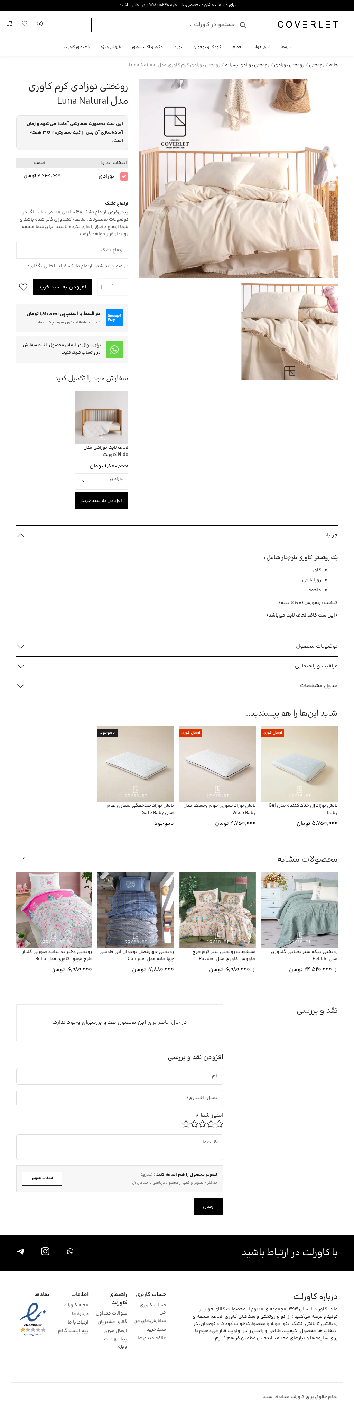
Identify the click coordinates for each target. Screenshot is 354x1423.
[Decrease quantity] (124, 287)
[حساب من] (40, 25)
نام (216, 1070)
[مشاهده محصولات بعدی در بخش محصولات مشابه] (23, 860)
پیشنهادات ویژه (115, 1343)
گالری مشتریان (112, 1322)
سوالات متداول (111, 1313)
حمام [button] (236, 47)
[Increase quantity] (102, 287)
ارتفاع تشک (118, 244)
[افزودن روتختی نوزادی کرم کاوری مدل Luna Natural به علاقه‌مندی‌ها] (21, 287)
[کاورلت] (308, 25)
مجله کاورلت (76, 1305)
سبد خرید (156, 1330)
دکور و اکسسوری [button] (147, 47)
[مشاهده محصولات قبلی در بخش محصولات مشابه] (37, 860)
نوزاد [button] (178, 47)
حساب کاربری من (153, 1309)
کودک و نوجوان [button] (207, 47)
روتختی (316, 65)
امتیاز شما (209, 1115)
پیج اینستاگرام (73, 1331)
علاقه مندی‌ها (152, 1338)
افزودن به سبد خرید (62, 287)
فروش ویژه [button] (111, 47)
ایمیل (209, 1092)
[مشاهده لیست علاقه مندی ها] (24, 25)
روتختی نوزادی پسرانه (247, 65)
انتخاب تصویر (42, 1178)
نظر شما (213, 1137)
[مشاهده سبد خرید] (9, 25)
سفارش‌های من (149, 1321)
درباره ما (80, 1314)
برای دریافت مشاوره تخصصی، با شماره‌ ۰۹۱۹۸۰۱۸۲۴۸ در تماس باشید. (177, 5)
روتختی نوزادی (289, 65)
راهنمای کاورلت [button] (77, 47)
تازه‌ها (286, 47)
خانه (333, 65)
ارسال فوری (115, 1331)
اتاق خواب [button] (261, 47)
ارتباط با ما (78, 1322)
